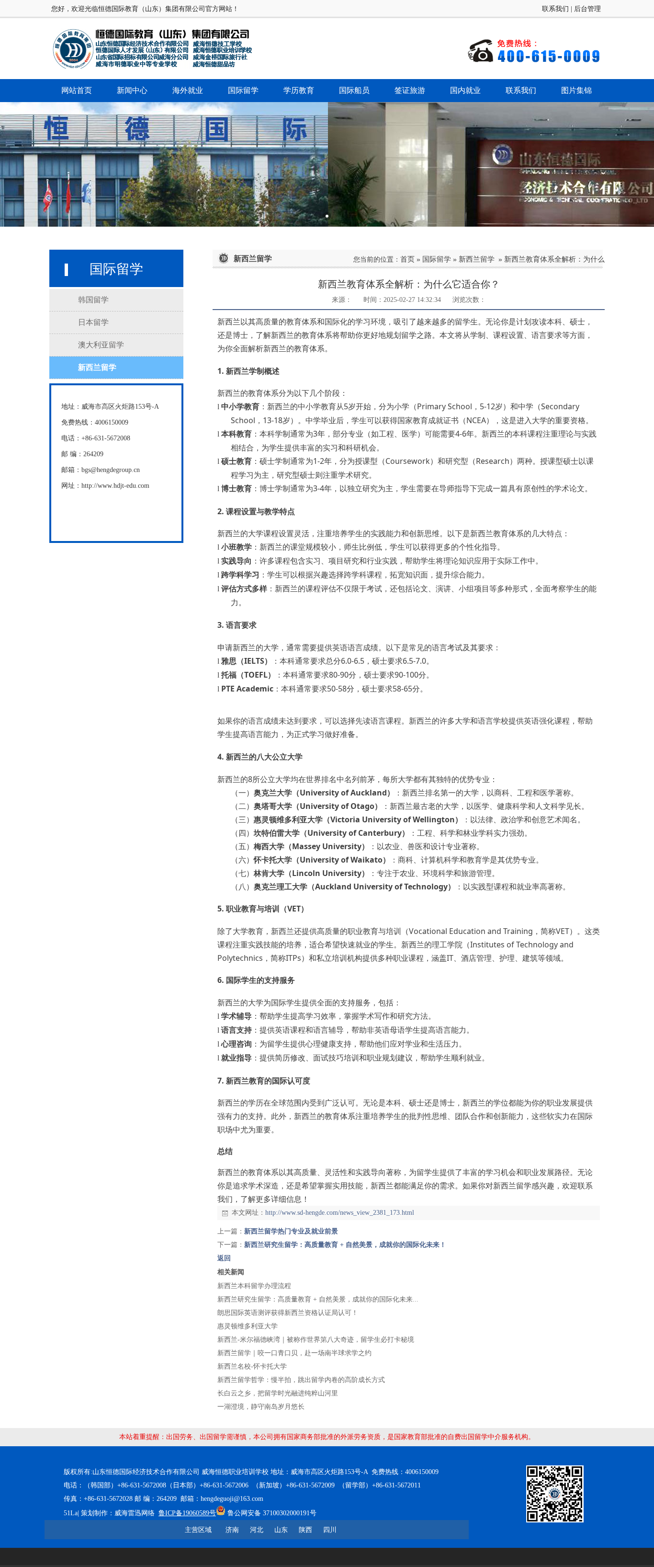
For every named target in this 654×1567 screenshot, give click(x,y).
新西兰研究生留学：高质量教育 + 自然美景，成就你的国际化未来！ (345, 1244)
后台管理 (587, 8)
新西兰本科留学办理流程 (254, 1286)
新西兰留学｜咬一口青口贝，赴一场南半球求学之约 (294, 1353)
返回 (224, 1258)
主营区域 (198, 1529)
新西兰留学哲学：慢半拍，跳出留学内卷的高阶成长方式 (301, 1379)
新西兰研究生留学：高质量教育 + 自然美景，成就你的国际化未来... (317, 1299)
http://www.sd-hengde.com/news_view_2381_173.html (339, 1212)
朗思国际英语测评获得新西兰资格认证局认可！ (287, 1312)
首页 (407, 259)
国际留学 (436, 259)
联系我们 (555, 8)
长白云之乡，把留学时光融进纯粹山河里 (277, 1393)
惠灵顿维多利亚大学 (247, 1326)
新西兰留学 (477, 259)
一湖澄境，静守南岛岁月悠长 (260, 1406)
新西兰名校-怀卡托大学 (252, 1366)
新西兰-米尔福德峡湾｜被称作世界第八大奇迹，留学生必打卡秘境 (315, 1339)
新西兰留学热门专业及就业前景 (291, 1231)
